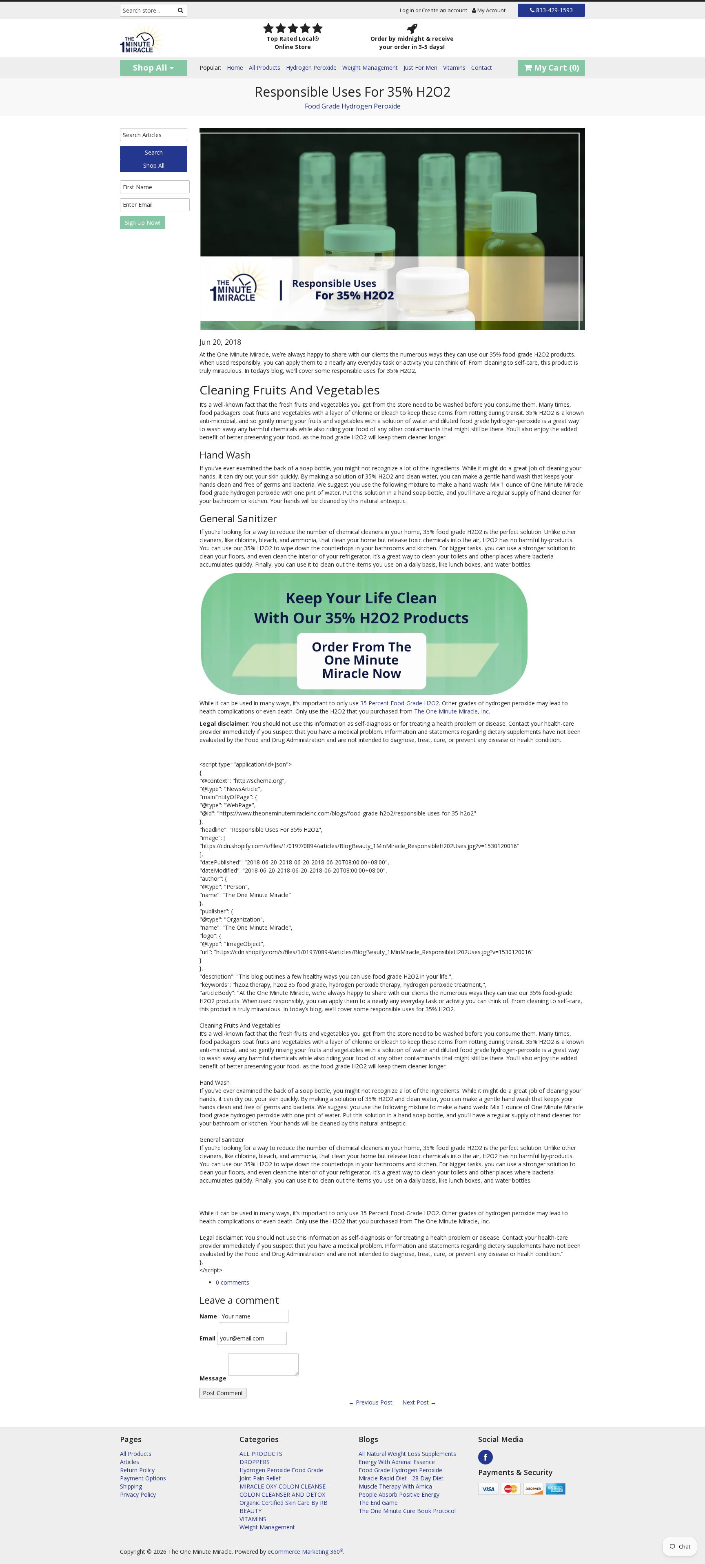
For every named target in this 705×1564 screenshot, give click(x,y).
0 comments (232, 1282)
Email (207, 1338)
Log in (407, 10)
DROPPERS (254, 1462)
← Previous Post (370, 1402)
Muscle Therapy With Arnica (395, 1486)
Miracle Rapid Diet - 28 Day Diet (401, 1478)
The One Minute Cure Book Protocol (407, 1511)
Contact (481, 67)
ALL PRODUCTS (260, 1454)
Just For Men (420, 67)
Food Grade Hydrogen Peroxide (353, 106)
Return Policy (137, 1470)
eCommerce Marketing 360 (305, 1551)
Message (213, 1378)
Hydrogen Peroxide (311, 67)
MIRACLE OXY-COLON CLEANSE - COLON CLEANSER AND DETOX (284, 1490)
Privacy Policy (138, 1494)
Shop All (151, 67)
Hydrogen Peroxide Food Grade (281, 1470)
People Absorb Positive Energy (399, 1494)
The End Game (378, 1502)
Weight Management (370, 67)
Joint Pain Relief (260, 1478)
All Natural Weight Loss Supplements (407, 1454)
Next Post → (419, 1402)
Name (208, 1316)
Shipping (131, 1486)
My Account (490, 10)
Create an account (444, 10)
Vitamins (454, 67)
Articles (129, 1462)
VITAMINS (252, 1519)
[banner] (173, 38)
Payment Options (143, 1478)
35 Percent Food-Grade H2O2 (399, 703)
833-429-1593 (553, 10)
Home (235, 67)
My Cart (555, 67)
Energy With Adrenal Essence (397, 1462)
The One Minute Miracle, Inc (451, 711)
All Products (264, 67)
